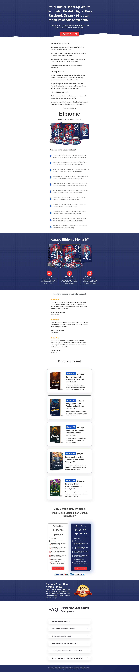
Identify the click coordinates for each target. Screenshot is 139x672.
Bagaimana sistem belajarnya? (61, 621)
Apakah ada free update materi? (61, 636)
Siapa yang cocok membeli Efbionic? (63, 628)
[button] (70, 621)
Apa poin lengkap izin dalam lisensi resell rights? (67, 658)
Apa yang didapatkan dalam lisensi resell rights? (67, 650)
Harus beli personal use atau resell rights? (65, 643)
